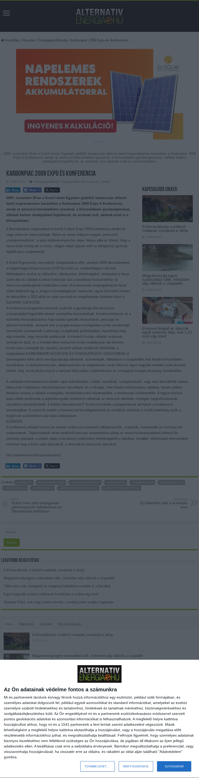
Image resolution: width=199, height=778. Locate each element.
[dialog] (99, 719)
